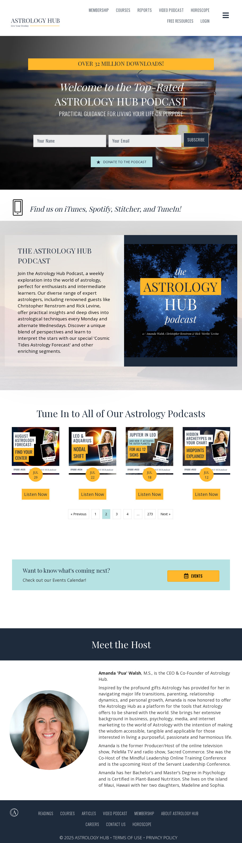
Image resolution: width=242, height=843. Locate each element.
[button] (196, 140)
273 (150, 514)
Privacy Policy (161, 837)
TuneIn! (168, 209)
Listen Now (36, 494)
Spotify (100, 209)
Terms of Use (127, 837)
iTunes (74, 209)
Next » (165, 514)
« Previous (78, 514)
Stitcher (126, 209)
